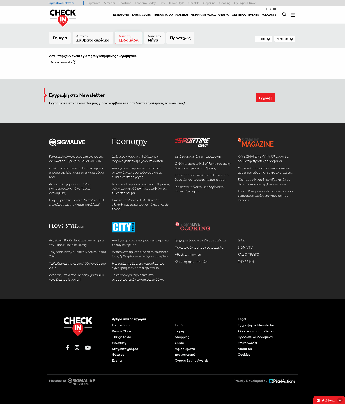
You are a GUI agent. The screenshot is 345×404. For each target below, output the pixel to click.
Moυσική (119, 343)
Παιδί (179, 325)
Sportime (125, 3)
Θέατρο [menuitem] (223, 14)
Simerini (109, 3)
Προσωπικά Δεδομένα (255, 337)
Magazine (209, 3)
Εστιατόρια (121, 325)
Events (117, 360)
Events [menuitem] (253, 14)
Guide (179, 343)
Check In (193, 3)
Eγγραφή (265, 98)
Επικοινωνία (247, 343)
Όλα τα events (61, 62)
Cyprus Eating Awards (191, 360)
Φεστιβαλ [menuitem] (239, 14)
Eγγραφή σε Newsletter (256, 325)
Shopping (182, 337)
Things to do (121, 337)
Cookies (244, 354)
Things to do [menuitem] (163, 14)
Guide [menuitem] (261, 39)
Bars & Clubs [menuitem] (141, 14)
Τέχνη (179, 331)
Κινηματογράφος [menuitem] (203, 14)
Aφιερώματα (185, 349)
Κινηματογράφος (125, 349)
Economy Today (145, 3)
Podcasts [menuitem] (268, 14)
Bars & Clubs (121, 331)
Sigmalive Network (61, 3)
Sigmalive (94, 3)
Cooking (224, 3)
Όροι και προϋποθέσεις (256, 331)
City (162, 3)
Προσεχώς (180, 37)
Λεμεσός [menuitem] (282, 39)
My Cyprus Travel (245, 3)
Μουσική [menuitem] (181, 14)
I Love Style (176, 3)
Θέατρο (118, 354)
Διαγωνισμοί (185, 354)
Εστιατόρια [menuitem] (121, 14)
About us (245, 349)
